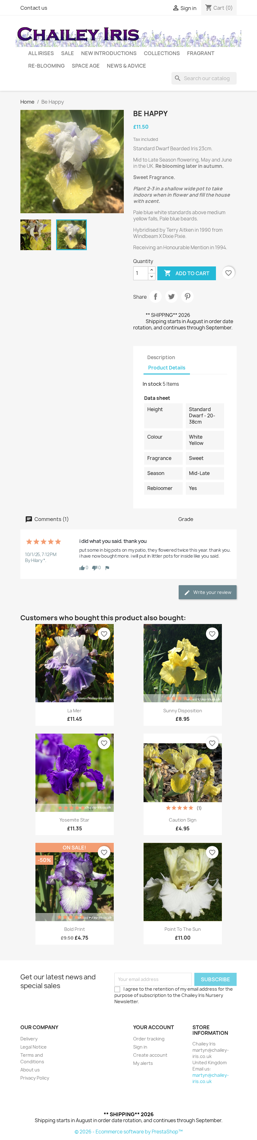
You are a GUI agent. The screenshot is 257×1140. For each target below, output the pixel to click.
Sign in (140, 1047)
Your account (153, 1027)
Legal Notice (33, 1047)
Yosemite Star (74, 820)
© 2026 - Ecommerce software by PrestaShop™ (129, 1131)
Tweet (171, 296)
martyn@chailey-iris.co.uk (210, 1078)
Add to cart (186, 273)
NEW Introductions (109, 53)
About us (30, 1070)
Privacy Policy (34, 1078)
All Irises (41, 53)
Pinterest (187, 296)
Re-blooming (46, 65)
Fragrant (200, 53)
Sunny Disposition (182, 711)
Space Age (86, 65)
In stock (152, 384)
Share (155, 296)
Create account (150, 1055)
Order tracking (149, 1039)
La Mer (74, 711)
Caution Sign (183, 820)
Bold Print (74, 929)
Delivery (29, 1039)
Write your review (211, 592)
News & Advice (126, 65)
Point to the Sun (183, 929)
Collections (162, 53)
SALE (67, 53)
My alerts (143, 1063)
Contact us (33, 7)
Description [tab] (161, 357)
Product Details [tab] (166, 367)
